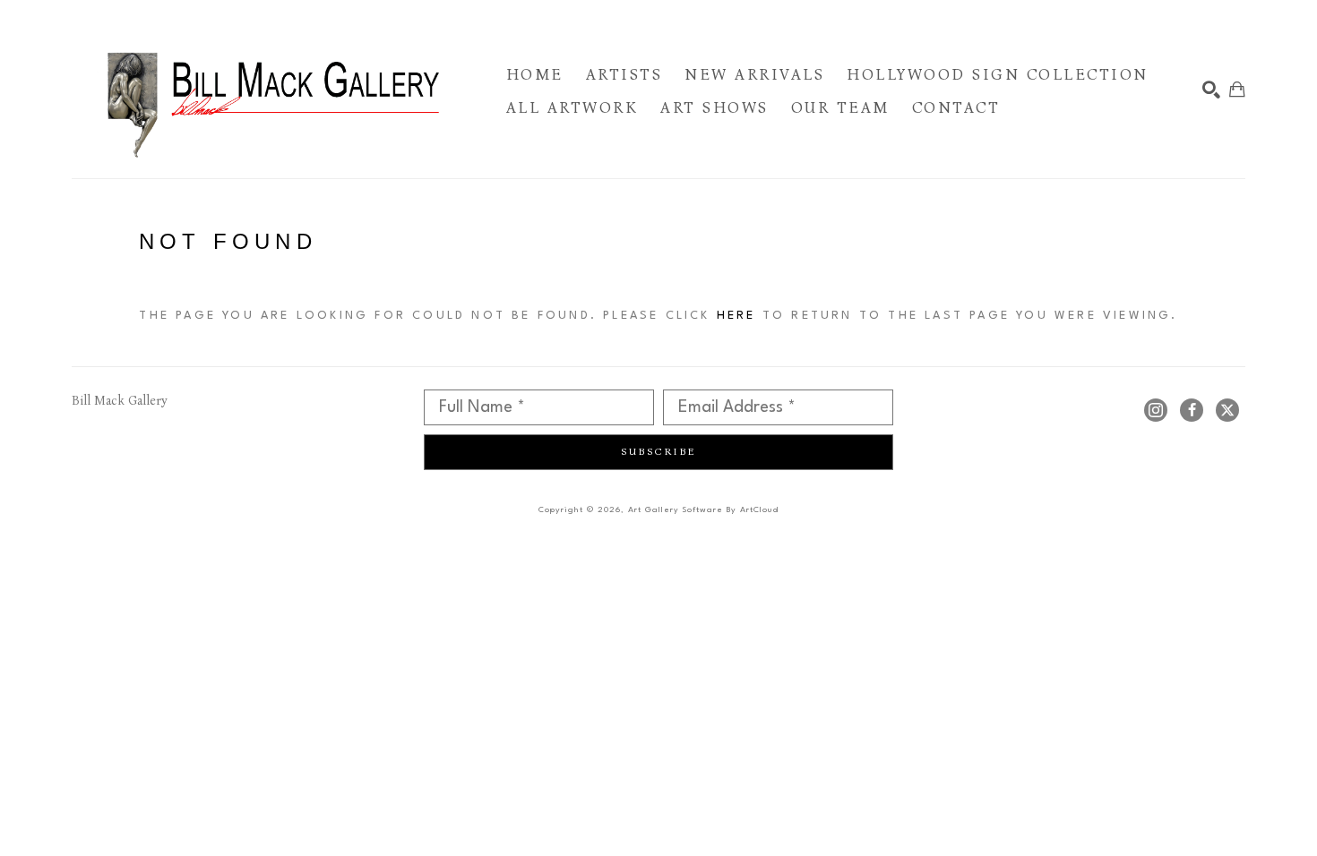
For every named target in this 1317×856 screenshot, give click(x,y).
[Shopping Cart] (1237, 89)
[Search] (1211, 89)
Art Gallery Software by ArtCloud (703, 510)
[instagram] (1155, 410)
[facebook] (1191, 410)
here (736, 315)
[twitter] (1227, 410)
